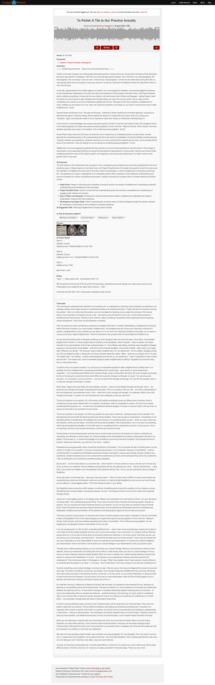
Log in (173, 2)
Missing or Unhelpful (68, 217)
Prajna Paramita (73, 62)
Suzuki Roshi (96, 25)
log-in (99, 12)
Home (195, 2)
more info (143, 12)
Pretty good (102, 217)
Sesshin (63, 62)
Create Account (184, 2)
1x (157, 47)
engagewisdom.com (104, 671)
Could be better (87, 217)
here (78, 674)
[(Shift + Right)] (116, 48)
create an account (111, 12)
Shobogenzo (86, 62)
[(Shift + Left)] (97, 48)
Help (209, 2)
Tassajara (108, 25)
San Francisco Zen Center (102, 676)
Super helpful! (117, 217)
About (202, 2)
